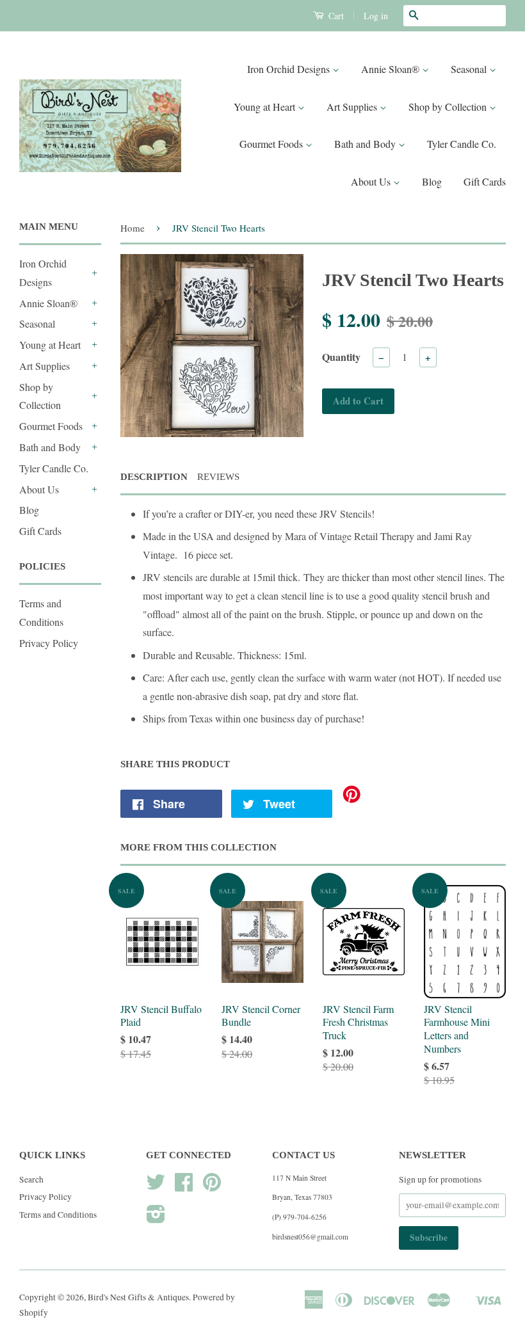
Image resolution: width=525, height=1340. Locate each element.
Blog (432, 181)
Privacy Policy (48, 643)
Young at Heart (266, 106)
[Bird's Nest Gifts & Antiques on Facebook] (183, 1186)
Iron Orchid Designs (289, 69)
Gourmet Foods (272, 143)
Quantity (341, 356)
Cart (335, 16)
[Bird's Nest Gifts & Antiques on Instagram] (156, 1218)
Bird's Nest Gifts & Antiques (138, 1297)
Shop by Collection (448, 106)
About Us (372, 181)
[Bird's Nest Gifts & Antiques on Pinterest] (212, 1186)
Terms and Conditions (58, 1214)
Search (31, 1179)
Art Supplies (353, 106)
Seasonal (470, 69)
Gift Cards (485, 181)
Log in (376, 16)
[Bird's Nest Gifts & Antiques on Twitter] (155, 1186)
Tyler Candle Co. (461, 143)
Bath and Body (366, 143)
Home (132, 227)
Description (154, 477)
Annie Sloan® (391, 69)
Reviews (218, 477)
